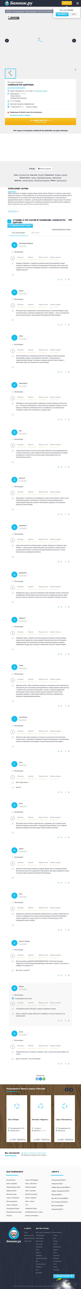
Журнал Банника (29, 1238)
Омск (54, 1238)
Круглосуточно (62, 180)
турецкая (20, 104)
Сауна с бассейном (12, 1198)
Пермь (38, 1250)
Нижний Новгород (41, 1258)
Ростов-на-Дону (40, 1264)
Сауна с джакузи (11, 1205)
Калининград (57, 1261)
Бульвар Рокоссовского (18, 98)
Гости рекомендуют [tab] (18, 233)
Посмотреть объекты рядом (20, 115)
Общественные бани (13, 1187)
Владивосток (57, 1247)
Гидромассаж (56, 178)
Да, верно (62, 14)
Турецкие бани (11, 1191)
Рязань (55, 1267)
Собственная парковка (42, 180)
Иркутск (38, 1252)
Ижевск (55, 1250)
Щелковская (14, 94)
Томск (55, 1252)
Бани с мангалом (31, 1183)
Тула (37, 1270)
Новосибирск (40, 1238)
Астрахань (56, 1255)
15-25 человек (15, 101)
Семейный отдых (31, 1208)
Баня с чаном (29, 1201)
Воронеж (56, 1258)
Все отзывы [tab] (35, 233)
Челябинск (39, 1267)
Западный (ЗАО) (58, 1209)
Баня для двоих (11, 1201)
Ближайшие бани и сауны (34, 1212)
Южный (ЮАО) (57, 1195)
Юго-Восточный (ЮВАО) (60, 1198)
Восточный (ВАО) (18, 11)
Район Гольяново (31, 11)
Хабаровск (39, 1247)
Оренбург (39, 1255)
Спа (26, 1205)
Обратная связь (29, 1235)
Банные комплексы (31, 1215)
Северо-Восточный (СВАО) (61, 1187)
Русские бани (10, 1180)
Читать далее (12, 211)
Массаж (33, 178)
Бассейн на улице (31, 1194)
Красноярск (39, 1241)
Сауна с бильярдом (31, 1180)
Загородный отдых (12, 1208)
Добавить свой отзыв (21, 225)
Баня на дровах (11, 1183)
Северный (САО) (57, 1184)
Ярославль (39, 1272)
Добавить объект (63, 1276)
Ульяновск (56, 1270)
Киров (55, 1244)
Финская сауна (11, 1194)
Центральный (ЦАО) (59, 1180)
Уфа (37, 1261)
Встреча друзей (45, 169)
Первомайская (15, 96)
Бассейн (41, 175)
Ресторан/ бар (24, 175)
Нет (73, 14)
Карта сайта (28, 1241)
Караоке (64, 175)
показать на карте (41, 91)
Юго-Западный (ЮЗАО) (60, 1202)
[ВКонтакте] (40, 1078)
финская (13, 104)
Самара (55, 1241)
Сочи (54, 1264)
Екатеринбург (40, 1235)
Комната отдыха (27, 180)
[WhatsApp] (43, 1078)
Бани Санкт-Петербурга (43, 1232)
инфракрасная (29, 104)
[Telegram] (37, 1078)
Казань (55, 1235)
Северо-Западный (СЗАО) (61, 1191)
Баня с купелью (30, 1191)
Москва (9, 11)
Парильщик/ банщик (44, 178)
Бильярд (58, 175)
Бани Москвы (57, 1232)
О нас (26, 1232)
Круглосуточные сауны (14, 1212)
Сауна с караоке (30, 1198)
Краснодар (39, 1244)
